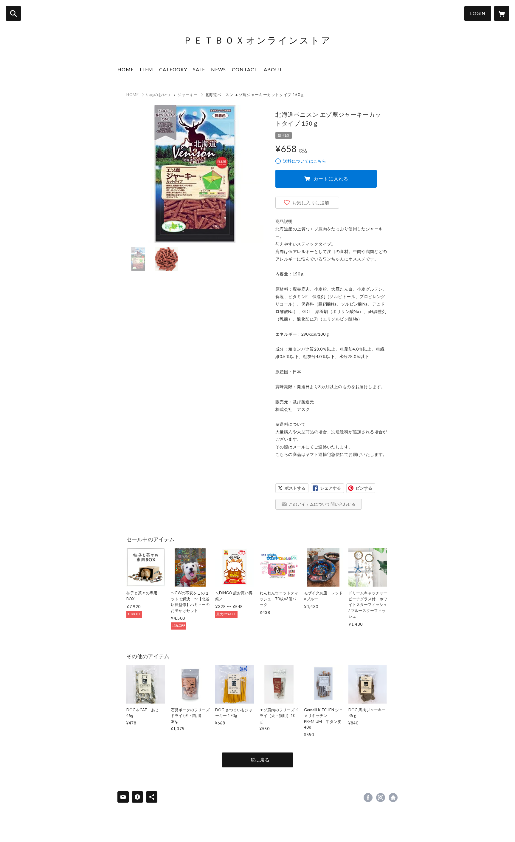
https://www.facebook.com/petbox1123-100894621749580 (368, 797)
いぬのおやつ (158, 94)
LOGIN (477, 13)
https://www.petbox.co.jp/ (393, 797)
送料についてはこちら (304, 161)
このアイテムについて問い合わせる (322, 504)
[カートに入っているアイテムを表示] (501, 13)
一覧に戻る (257, 760)
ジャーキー (188, 94)
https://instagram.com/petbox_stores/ (380, 797)
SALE (199, 69)
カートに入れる (331, 178)
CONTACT (245, 69)
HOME (125, 69)
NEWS (218, 69)
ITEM (146, 69)
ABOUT (273, 69)
